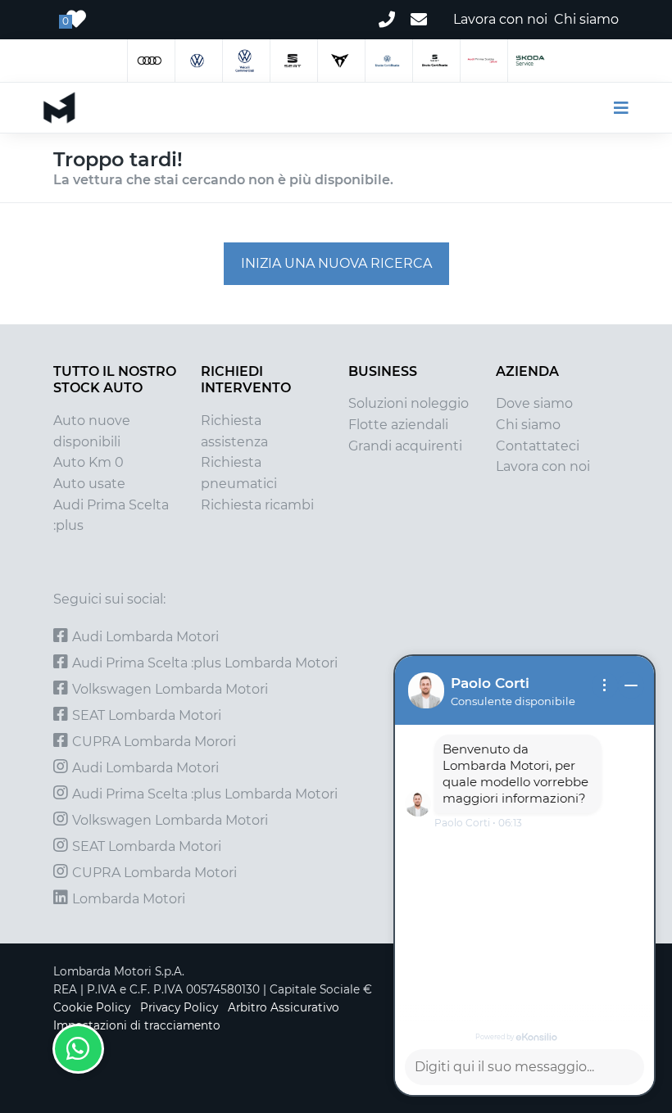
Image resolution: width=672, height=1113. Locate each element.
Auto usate (89, 483)
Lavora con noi (543, 466)
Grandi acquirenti (405, 446)
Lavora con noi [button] (500, 19)
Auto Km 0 (88, 462)
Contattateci (537, 446)
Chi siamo (528, 424)
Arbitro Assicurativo (283, 1007)
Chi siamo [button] (586, 19)
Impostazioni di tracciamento (136, 1025)
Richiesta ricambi (257, 505)
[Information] (605, 685)
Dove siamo (534, 403)
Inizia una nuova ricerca (336, 263)
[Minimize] (631, 685)
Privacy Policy (179, 1007)
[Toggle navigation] (614, 108)
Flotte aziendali (398, 424)
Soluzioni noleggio (408, 403)
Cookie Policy (91, 1007)
